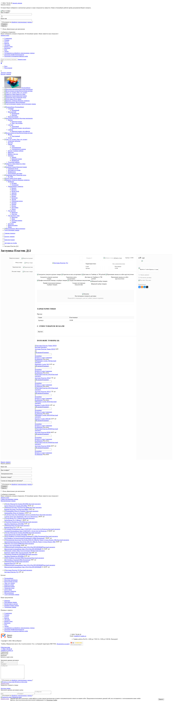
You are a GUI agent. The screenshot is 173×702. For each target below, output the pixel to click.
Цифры (14, 222)
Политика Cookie (51, 700)
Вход (5, 66)
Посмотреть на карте (63, 644)
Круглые (40, 331)
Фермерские (15, 160)
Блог (5, 50)
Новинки (7, 600)
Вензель (14, 189)
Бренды (6, 43)
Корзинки (15, 198)
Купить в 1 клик (40, 357)
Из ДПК (10, 176)
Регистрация (8, 68)
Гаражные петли (13, 168)
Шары (10, 227)
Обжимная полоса (17, 201)
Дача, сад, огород (22, 92)
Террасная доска (21, 97)
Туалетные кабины (14, 162)
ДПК (13, 146)
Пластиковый (16, 136)
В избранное (39, 359)
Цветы (14, 209)
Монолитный (12, 112)
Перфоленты (12, 172)
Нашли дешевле (144, 275)
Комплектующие (21, 96)
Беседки (10, 142)
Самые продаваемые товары (9, 499)
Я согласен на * (18, 680)
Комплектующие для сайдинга (21, 128)
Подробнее (38, 356)
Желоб (10, 134)
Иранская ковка (13, 225)
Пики (13, 219)
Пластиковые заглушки (15, 173)
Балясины (11, 181)
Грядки (10, 144)
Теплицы (11, 155)
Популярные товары (10, 602)
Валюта (14, 188)
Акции (6, 51)
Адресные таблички (14, 141)
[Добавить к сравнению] (81, 262)
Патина (14, 204)
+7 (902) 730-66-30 (6, 3)
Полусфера (15, 207)
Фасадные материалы (26, 89)
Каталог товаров (6, 72)
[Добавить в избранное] (81, 258)
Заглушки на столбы (14, 170)
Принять (161, 699)
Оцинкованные (16, 147)
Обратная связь (5, 647)
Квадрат (14, 194)
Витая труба (15, 191)
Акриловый (15, 126)
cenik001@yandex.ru (80, 636)
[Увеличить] (60, 263)
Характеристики (17, 267)
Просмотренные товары (8, 501)
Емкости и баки (20, 94)
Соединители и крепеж (19, 149)
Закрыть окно (5, 35)
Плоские (10, 165)
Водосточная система (25, 91)
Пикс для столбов (17, 123)
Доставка (7, 45)
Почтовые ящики (17, 220)
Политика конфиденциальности (14, 54)
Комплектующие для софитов (21, 131)
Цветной (14, 115)
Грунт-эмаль (17, 99)
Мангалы (11, 152)
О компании (8, 38)
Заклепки (11, 223)
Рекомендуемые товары (11, 605)
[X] (147, 287)
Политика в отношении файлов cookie (16, 56)
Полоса (14, 206)
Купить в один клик (21, 682)
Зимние (14, 157)
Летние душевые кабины (15, 151)
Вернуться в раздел (14, 258)
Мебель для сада (13, 154)
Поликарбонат (25, 87)
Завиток (14, 193)
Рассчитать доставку (145, 277)
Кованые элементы (24, 100)
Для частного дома (13, 215)
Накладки (15, 217)
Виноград (15, 212)
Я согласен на (18, 22)
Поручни (14, 214)
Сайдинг (10, 125)
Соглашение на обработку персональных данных (19, 53)
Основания (15, 185)
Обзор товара (18, 262)
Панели (10, 120)
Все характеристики (119, 263)
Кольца (14, 196)
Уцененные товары (10, 607)
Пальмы (14, 202)
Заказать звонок (17, 3)
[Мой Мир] (144, 287)
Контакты (7, 48)
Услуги (6, 41)
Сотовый (11, 108)
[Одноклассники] (142, 287)
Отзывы (6, 40)
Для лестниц (12, 211)
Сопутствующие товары (28, 104)
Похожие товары (16, 271)
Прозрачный (15, 110)
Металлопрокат (20, 102)
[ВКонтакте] (139, 287)
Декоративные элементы (15, 186)
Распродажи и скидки (11, 604)
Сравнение (48, 357)
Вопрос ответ (8, 46)
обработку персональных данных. (21, 22)
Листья (14, 199)
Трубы (10, 138)
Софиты (10, 129)
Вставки (14, 183)
